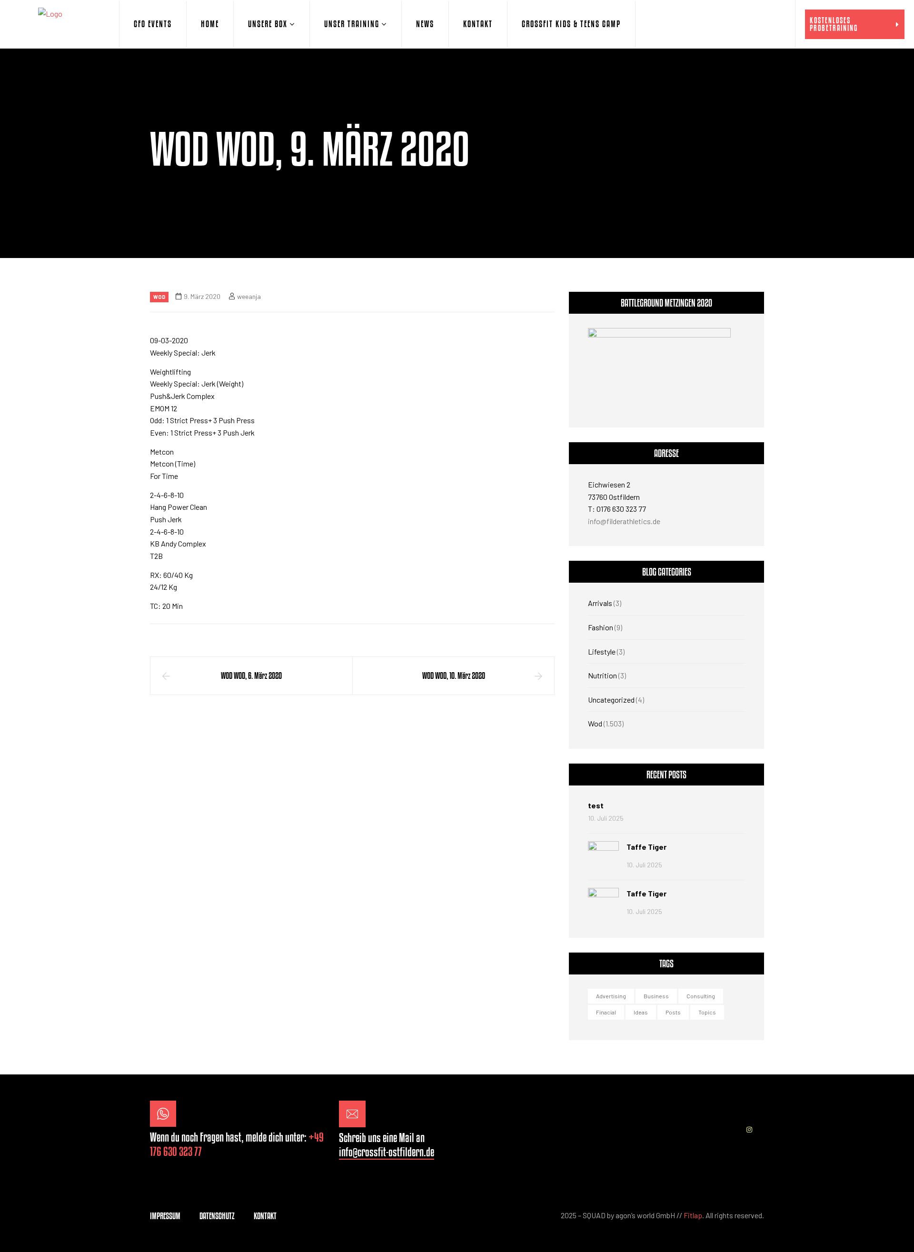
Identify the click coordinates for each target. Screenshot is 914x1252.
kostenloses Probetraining (834, 24)
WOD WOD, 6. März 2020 (251, 675)
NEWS (425, 24)
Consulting (700, 996)
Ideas (641, 1012)
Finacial (606, 1012)
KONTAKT (478, 24)
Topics (707, 1012)
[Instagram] (749, 1130)
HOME (210, 24)
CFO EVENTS (153, 24)
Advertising (611, 996)
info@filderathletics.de (624, 521)
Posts (673, 1012)
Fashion (600, 627)
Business (656, 996)
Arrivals (600, 602)
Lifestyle (602, 651)
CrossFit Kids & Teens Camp (571, 24)
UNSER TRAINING (351, 24)
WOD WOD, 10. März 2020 (453, 675)
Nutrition (602, 675)
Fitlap (693, 1215)
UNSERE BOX (268, 24)
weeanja (249, 296)
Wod (159, 297)
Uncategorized (611, 699)
